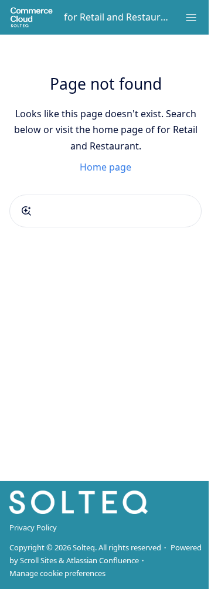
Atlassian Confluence (102, 560)
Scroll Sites (38, 560)
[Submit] (26, 211)
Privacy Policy (33, 527)
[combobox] (105, 211)
